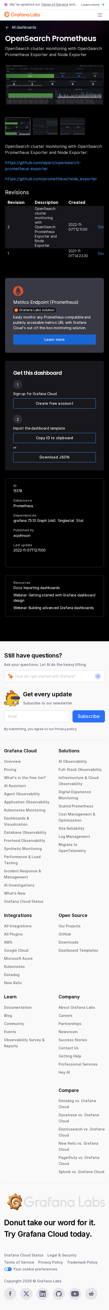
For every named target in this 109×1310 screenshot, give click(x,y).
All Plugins (13, 934)
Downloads (69, 942)
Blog (8, 1015)
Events (10, 1032)
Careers (65, 1015)
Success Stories (73, 1040)
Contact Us (69, 1048)
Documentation (18, 1007)
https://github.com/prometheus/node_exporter (51, 178)
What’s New (15, 893)
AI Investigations (19, 885)
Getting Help (70, 1056)
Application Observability (26, 802)
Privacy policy (66, 729)
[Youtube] (75, 1294)
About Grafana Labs (77, 1007)
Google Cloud (16, 950)
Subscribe (89, 716)
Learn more (90, 5)
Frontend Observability (24, 840)
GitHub (65, 934)
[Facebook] (10, 1294)
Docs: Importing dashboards (36, 588)
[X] (26, 1294)
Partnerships (70, 1023)
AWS (8, 942)
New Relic (13, 983)
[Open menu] (100, 15)
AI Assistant (15, 786)
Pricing (10, 769)
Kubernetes (14, 966)
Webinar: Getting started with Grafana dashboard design (54, 598)
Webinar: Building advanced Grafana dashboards (53, 608)
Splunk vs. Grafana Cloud (81, 1172)
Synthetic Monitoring (23, 848)
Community (14, 1023)
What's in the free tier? (25, 777)
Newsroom (68, 1032)
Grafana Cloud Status (23, 901)
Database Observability (25, 832)
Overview (12, 761)
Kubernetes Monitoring (24, 810)
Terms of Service (54, 4)
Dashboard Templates (78, 950)
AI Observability (73, 761)
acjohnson (21, 535)
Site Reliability (71, 828)
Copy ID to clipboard (54, 438)
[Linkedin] (43, 1294)
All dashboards (24, 27)
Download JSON (54, 457)
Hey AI (64, 1072)
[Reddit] (91, 1294)
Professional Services (78, 1064)
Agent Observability (22, 794)
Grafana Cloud (42, 1233)
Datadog (12, 974)
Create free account (54, 403)
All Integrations (18, 926)
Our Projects (70, 926)
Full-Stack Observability (80, 769)
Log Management (74, 836)
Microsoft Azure (18, 958)
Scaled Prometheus (76, 806)
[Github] (59, 1294)
